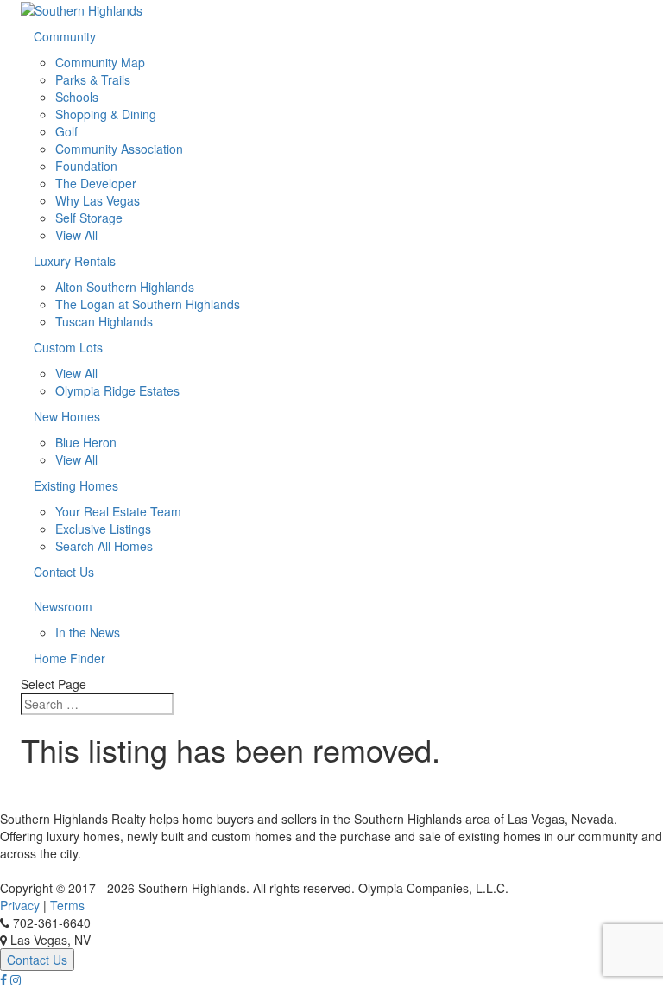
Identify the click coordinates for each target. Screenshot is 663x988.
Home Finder (69, 658)
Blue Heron (86, 442)
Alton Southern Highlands (124, 286)
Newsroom (63, 606)
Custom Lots (68, 347)
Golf (66, 131)
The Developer (95, 183)
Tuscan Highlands (104, 321)
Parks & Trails (92, 79)
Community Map (100, 62)
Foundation (86, 165)
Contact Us (64, 571)
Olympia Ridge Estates (117, 390)
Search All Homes (104, 545)
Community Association (119, 148)
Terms (67, 905)
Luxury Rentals (75, 260)
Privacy (20, 905)
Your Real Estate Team (118, 511)
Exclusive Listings (103, 528)
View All (76, 235)
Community (65, 36)
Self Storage (89, 217)
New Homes (67, 416)
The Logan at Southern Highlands (147, 304)
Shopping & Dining (105, 114)
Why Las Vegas (97, 200)
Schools (76, 96)
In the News (87, 632)
